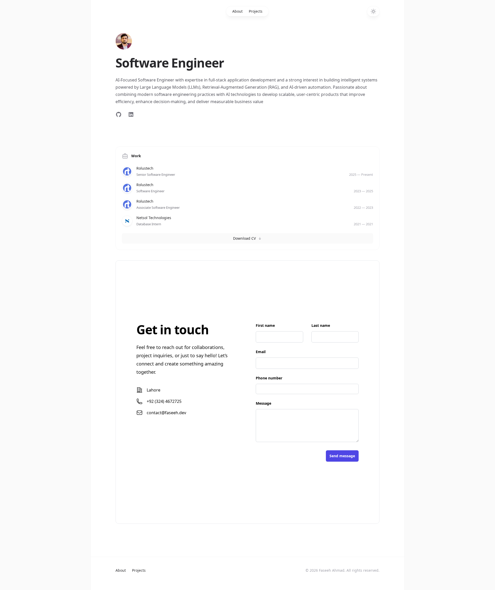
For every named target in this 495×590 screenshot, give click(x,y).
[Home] (124, 41)
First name (265, 325)
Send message (342, 455)
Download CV (244, 238)
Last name (320, 325)
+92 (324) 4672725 (164, 401)
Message (263, 403)
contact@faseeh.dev (166, 413)
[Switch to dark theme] (373, 11)
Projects (255, 11)
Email (261, 351)
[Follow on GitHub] (118, 114)
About (237, 11)
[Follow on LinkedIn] (131, 114)
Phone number (269, 378)
